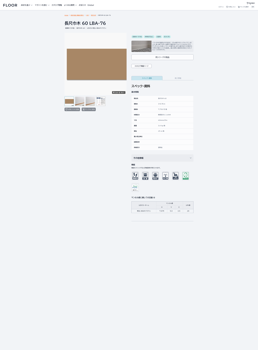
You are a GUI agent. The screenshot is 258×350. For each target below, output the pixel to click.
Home (66, 15)
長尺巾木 (93, 15)
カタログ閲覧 (57, 5)
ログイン (221, 7)
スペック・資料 (147, 78)
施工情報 (178, 78)
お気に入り (232, 7)
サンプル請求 (244, 7)
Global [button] (90, 5)
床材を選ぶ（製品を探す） (77, 15)
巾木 (87, 15)
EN (253, 7)
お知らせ (82, 5)
